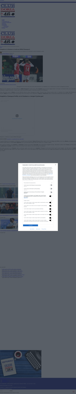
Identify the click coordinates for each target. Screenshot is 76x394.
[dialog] (38, 197)
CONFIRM (30, 225)
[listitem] (38, 182)
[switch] (50, 185)
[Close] (56, 165)
